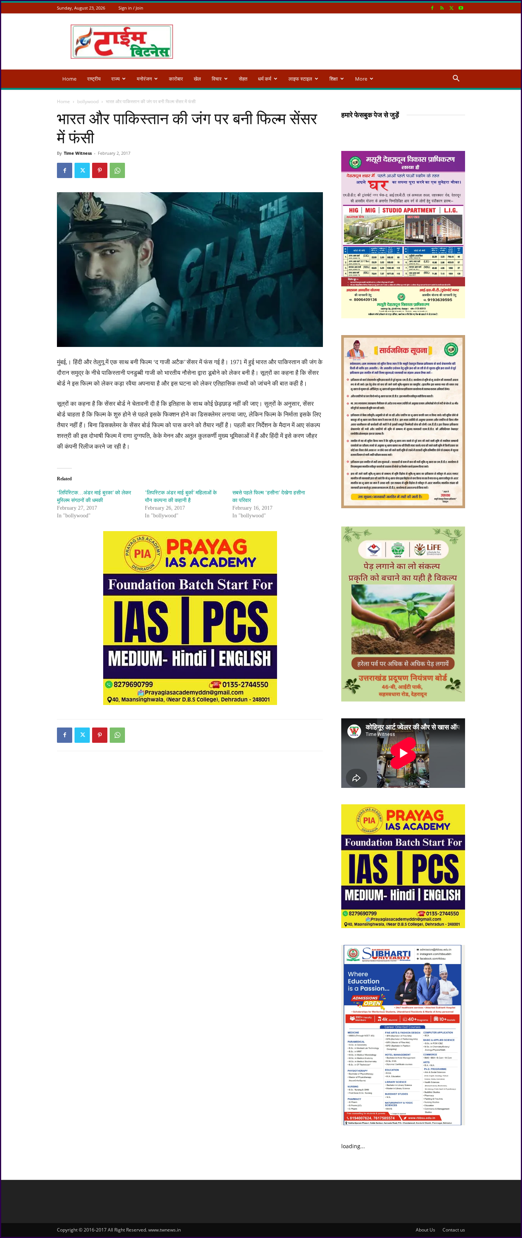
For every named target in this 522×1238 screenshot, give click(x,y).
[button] (456, 79)
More (361, 78)
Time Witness (78, 153)
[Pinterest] (99, 170)
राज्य (115, 78)
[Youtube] (461, 8)
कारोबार (176, 78)
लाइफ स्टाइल (300, 78)
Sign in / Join (130, 8)
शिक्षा (333, 78)
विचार (217, 78)
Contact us (454, 1230)
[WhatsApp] (117, 170)
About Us (425, 1230)
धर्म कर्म (264, 78)
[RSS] (442, 8)
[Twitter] (451, 8)
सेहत (243, 78)
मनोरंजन (144, 78)
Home (69, 78)
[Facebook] (432, 8)
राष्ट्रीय (94, 78)
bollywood (88, 101)
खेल (197, 78)
